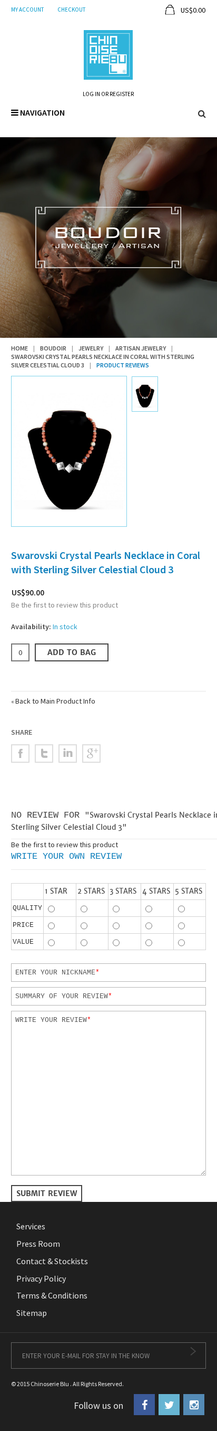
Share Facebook (20, 753)
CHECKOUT (71, 9)
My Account (27, 9)
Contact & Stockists (52, 1261)
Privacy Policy (41, 1278)
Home (19, 348)
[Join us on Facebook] (144, 1404)
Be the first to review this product (64, 605)
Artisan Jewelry (140, 348)
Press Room (38, 1243)
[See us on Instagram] (193, 1404)
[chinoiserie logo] (108, 54)
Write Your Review (51, 1020)
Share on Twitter (44, 753)
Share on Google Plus (91, 753)
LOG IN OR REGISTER (108, 94)
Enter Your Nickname (55, 972)
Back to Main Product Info (53, 701)
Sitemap (31, 1312)
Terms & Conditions (51, 1295)
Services (30, 1226)
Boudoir (53, 348)
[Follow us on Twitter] (169, 1404)
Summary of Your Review (61, 996)
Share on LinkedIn (67, 753)
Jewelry (90, 348)
